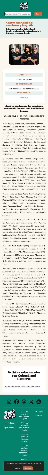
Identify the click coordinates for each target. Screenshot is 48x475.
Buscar (38, 14)
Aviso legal (38, 412)
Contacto (38, 416)
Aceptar (28, 468)
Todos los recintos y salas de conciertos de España (24, 450)
